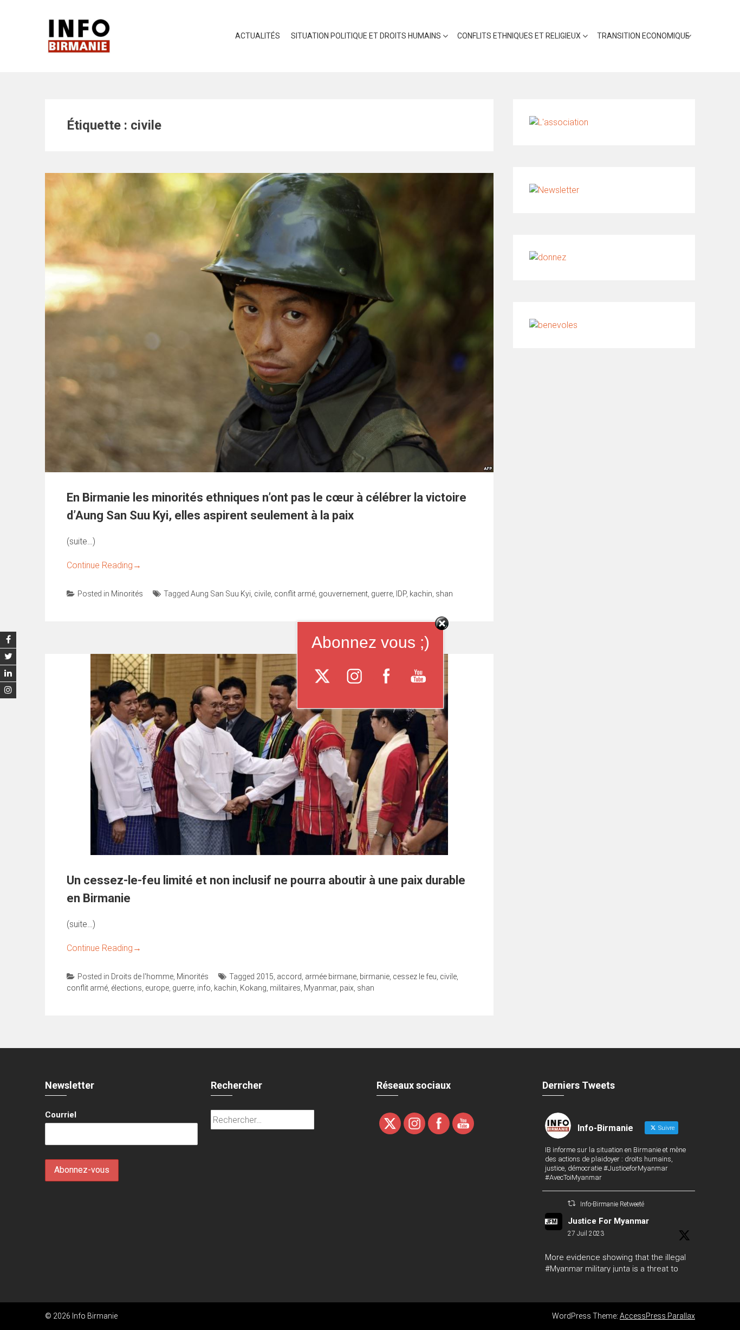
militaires (285, 988)
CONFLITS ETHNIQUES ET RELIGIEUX (519, 35)
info (204, 988)
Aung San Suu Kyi (221, 593)
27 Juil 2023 (586, 1233)
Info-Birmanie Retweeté (612, 1204)
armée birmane (330, 976)
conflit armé (294, 593)
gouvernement (343, 593)
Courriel (60, 1115)
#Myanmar (564, 1269)
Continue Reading (104, 565)
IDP (401, 593)
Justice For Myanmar (608, 1221)
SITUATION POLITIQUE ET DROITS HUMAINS (366, 35)
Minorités (127, 593)
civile (262, 593)
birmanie (375, 976)
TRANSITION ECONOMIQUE (643, 35)
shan (444, 593)
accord (289, 976)
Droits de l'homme (142, 976)
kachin (421, 593)
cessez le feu (415, 976)
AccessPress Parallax (657, 1316)
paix (347, 988)
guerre (382, 593)
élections (126, 988)
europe (157, 988)
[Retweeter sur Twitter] (571, 1203)
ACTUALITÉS (257, 35)
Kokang (253, 988)
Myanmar (320, 988)
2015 (265, 976)
